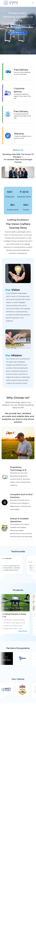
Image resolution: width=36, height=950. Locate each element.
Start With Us (16, 29)
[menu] (32, 2)
